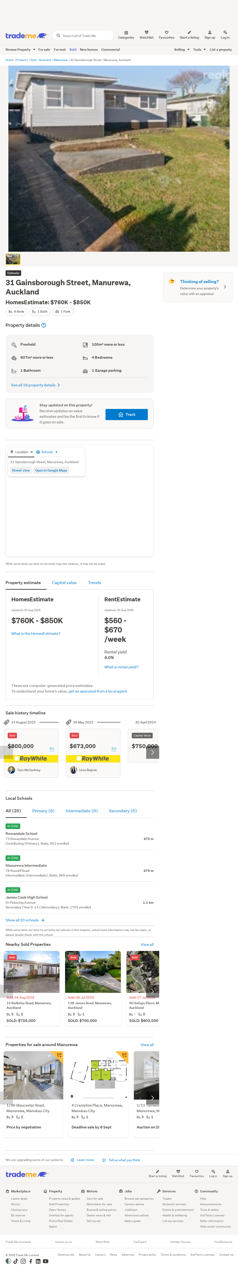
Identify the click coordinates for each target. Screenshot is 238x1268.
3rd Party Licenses (212, 1215)
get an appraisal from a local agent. (98, 691)
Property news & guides (64, 1199)
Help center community (215, 1226)
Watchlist (178, 1176)
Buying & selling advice (101, 1210)
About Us (85, 1255)
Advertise (128, 1255)
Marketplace (20, 1191)
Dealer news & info (99, 1215)
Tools (197, 49)
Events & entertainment (178, 1210)
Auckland (45, 60)
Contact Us (226, 1255)
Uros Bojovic (88, 770)
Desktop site (66, 1255)
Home (10, 60)
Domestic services (174, 1204)
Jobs (128, 1191)
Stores (15, 1204)
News (113, 1255)
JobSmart (131, 1210)
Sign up (210, 37)
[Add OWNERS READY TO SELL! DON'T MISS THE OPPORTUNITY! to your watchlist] (121, 1057)
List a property (221, 49)
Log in (225, 37)
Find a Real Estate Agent (61, 1223)
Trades (167, 1199)
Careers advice (134, 1204)
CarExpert (140, 1242)
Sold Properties (59, 1204)
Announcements (210, 1204)
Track (131, 414)
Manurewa (61, 60)
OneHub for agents (61, 1215)
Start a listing (157, 1176)
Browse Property (18, 49)
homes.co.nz (63, 1242)
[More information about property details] (43, 325)
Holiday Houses (180, 1242)
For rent (60, 49)
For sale (44, 49)
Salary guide (133, 1221)
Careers (100, 1255)
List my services (172, 1221)
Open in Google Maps (51, 470)
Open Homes (57, 1210)
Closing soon (19, 1210)
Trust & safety (209, 1210)
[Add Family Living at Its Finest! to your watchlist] (56, 1057)
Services (169, 1191)
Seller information (212, 1221)
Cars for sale (95, 1199)
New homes (89, 49)
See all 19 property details (33, 384)
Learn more (85, 1160)
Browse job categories (139, 1199)
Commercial (110, 49)
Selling (180, 49)
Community (209, 1191)
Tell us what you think (124, 1160)
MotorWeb (102, 1242)
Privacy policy (147, 1255)
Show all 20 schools (22, 919)
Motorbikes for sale (99, 1204)
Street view (21, 470)
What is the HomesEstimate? (35, 633)
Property (22, 60)
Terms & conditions (173, 1255)
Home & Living (20, 1221)
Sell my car (94, 1221)
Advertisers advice (137, 1215)
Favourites (197, 1176)
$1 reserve (18, 1215)
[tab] (21, 452)
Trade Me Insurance (18, 1242)
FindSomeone (223, 1242)
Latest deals (19, 1199)
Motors (92, 1191)
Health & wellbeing (174, 1215)
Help (203, 1199)
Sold (72, 49)
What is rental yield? (121, 666)
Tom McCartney (28, 770)
